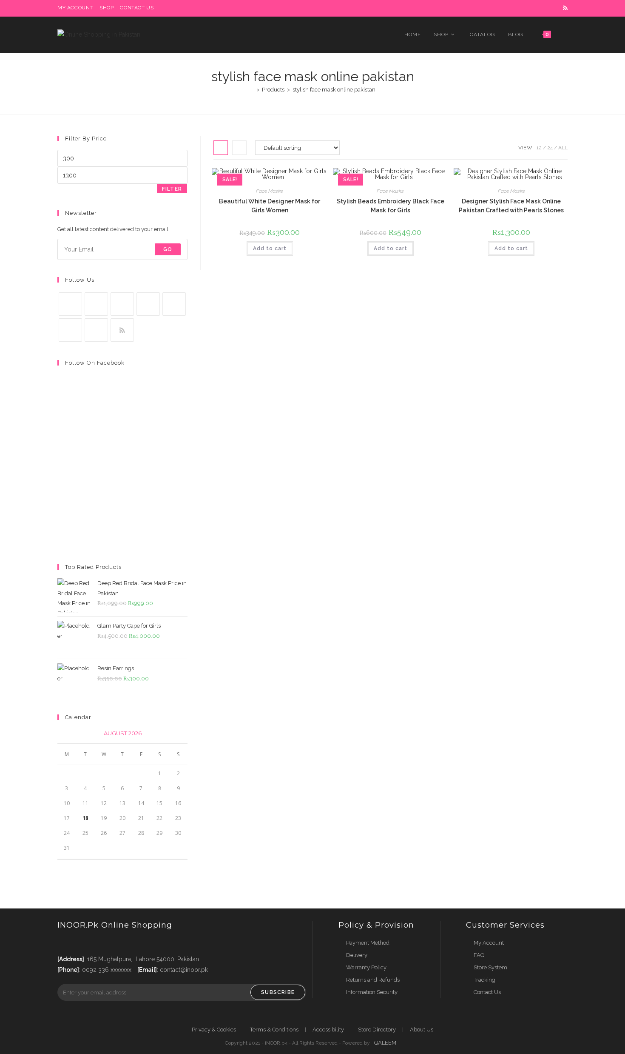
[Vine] (70, 330)
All (563, 148)
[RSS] (122, 330)
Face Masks (269, 191)
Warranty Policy (366, 967)
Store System (490, 967)
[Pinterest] (174, 304)
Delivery (356, 955)
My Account (489, 943)
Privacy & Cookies (214, 1029)
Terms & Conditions (274, 1029)
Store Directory (377, 1029)
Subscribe (278, 992)
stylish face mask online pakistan (334, 89)
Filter (172, 189)
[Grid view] (220, 147)
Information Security (372, 992)
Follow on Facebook (95, 363)
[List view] (239, 147)
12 (539, 148)
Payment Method (367, 943)
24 (550, 148)
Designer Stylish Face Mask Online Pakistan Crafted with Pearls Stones (511, 206)
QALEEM (385, 1043)
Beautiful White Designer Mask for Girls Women (269, 206)
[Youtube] (96, 330)
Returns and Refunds (373, 980)
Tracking (484, 980)
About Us (421, 1029)
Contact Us (487, 992)
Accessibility (328, 1029)
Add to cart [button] (270, 248)
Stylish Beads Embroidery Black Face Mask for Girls (390, 206)
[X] (70, 304)
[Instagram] (122, 304)
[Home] (252, 89)
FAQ (479, 955)
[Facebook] (96, 304)
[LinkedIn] (148, 304)
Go (167, 249)
